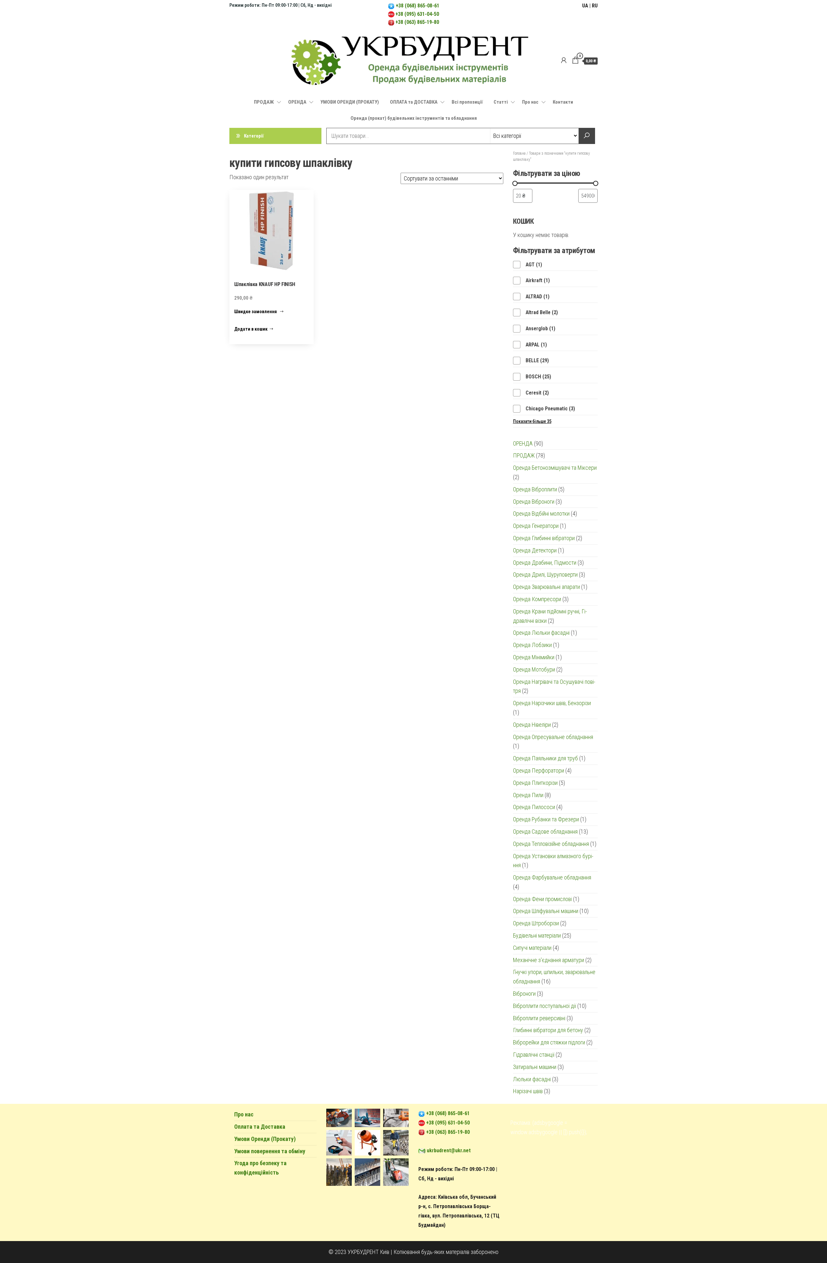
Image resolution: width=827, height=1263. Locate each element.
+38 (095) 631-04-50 (417, 14)
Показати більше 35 (532, 421)
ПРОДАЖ (264, 102)
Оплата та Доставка (259, 1126)
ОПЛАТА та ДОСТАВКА (413, 102)
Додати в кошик (250, 329)
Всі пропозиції (467, 102)
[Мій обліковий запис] (564, 60)
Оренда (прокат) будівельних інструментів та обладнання (414, 118)
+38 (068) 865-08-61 (416, 6)
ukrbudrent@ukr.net (449, 1150)
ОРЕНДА (297, 102)
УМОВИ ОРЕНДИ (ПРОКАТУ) (349, 102)
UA (585, 6)
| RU (593, 6)
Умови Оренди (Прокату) (265, 1138)
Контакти (563, 102)
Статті (501, 102)
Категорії (254, 136)
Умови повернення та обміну (269, 1151)
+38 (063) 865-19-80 (417, 22)
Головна (519, 153)
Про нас (530, 102)
